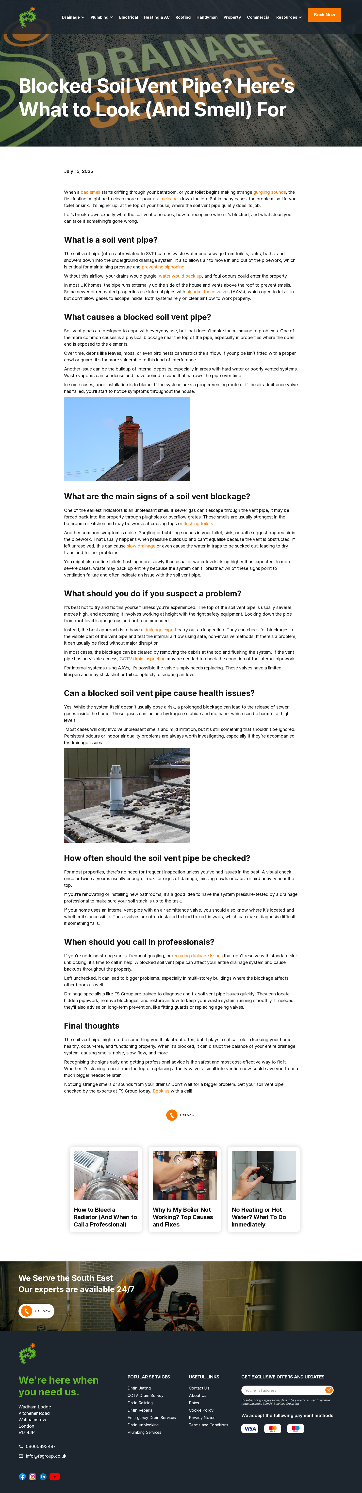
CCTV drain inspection (142, 658)
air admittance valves (208, 291)
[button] (73, 17)
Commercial (258, 17)
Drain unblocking (143, 1424)
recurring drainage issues (197, 955)
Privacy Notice (202, 1417)
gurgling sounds (269, 192)
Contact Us (199, 1388)
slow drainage (141, 545)
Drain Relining (140, 1402)
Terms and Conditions (208, 1424)
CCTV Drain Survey (146, 1395)
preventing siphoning (163, 266)
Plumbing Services (144, 1432)
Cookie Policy (201, 1410)
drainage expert (160, 629)
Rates (194, 1402)
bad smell (90, 192)
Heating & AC (157, 17)
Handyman (207, 17)
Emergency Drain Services (152, 1417)
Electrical (128, 17)
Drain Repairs (140, 1410)
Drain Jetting (139, 1388)
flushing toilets (198, 523)
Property (232, 17)
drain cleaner (166, 198)
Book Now (324, 14)
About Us (197, 1395)
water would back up (180, 276)
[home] (27, 17)
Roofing (183, 17)
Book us (161, 1091)
